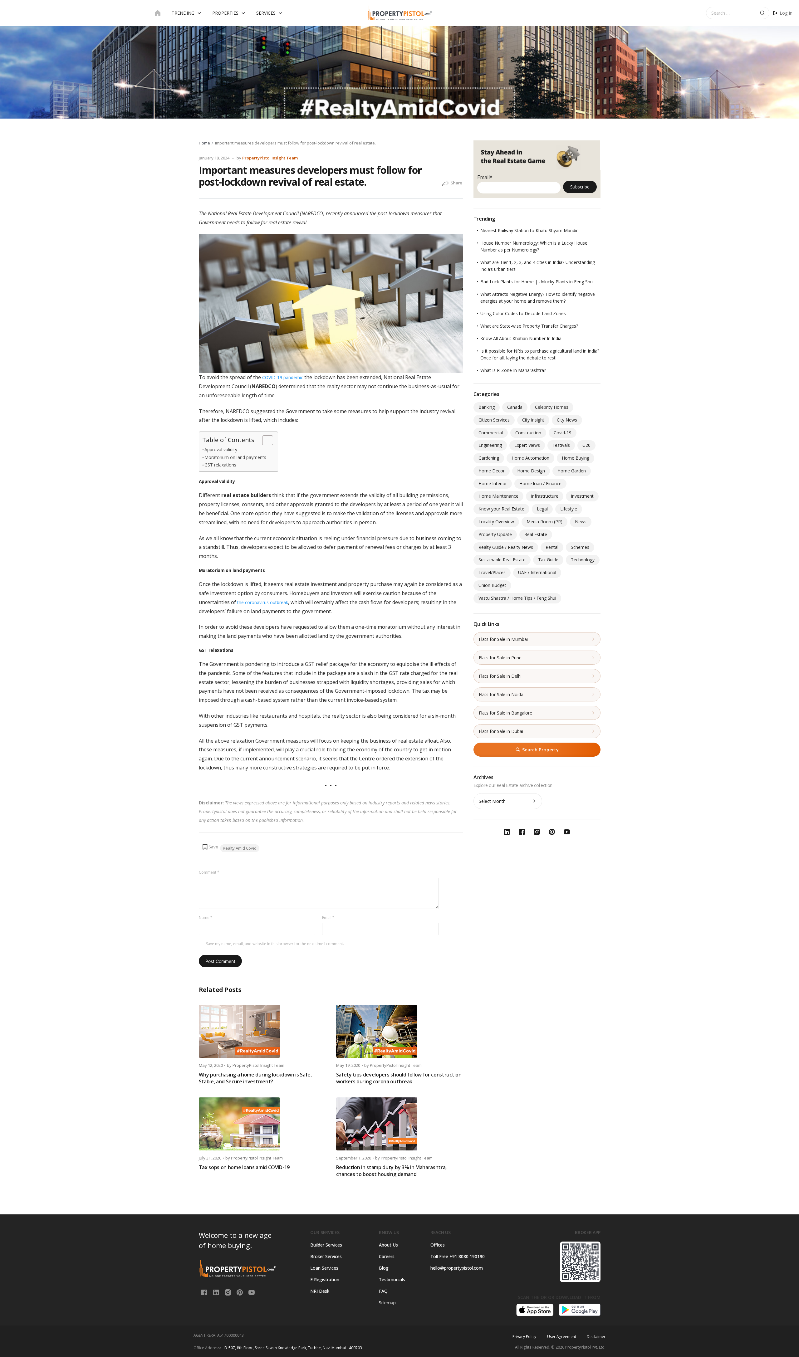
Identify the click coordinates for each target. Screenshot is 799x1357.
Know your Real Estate (501, 509)
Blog (384, 1268)
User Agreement (562, 1336)
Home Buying (575, 458)
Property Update (495, 534)
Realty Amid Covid (240, 848)
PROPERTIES (225, 13)
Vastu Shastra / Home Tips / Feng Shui (517, 598)
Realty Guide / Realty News (505, 547)
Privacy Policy (524, 1336)
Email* (485, 177)
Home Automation (530, 458)
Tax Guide (548, 560)
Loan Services (324, 1268)
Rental (552, 547)
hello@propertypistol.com (456, 1268)
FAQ (383, 1291)
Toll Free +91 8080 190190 (457, 1256)
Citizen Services (494, 420)
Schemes (580, 547)
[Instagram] (228, 1291)
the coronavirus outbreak (262, 602)
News (580, 522)
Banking (486, 407)
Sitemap (387, 1303)
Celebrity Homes (551, 407)
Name (206, 917)
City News (567, 420)
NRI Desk (319, 1291)
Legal (542, 509)
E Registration (324, 1279)
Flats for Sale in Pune (500, 658)
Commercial (490, 433)
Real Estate (535, 534)
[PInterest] (240, 1291)
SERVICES (266, 13)
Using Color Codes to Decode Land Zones (523, 313)
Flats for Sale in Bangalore (505, 713)
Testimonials (392, 1279)
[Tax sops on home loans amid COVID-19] (262, 1123)
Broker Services (326, 1256)
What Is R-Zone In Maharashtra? (513, 370)
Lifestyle (568, 509)
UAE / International (537, 572)
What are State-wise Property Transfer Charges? (529, 326)
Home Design (531, 471)
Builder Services (326, 1245)
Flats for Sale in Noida (501, 694)
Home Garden (571, 471)
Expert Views (527, 445)
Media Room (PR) (544, 522)
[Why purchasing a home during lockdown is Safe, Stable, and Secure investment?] (262, 1031)
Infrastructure (544, 496)
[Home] (157, 13)
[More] (445, 183)
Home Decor (491, 471)
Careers (387, 1256)
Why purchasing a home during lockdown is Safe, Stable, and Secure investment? (255, 1078)
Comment (209, 872)
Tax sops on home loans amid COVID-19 (244, 1167)
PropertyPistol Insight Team (270, 158)
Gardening (488, 458)
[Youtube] (251, 1291)
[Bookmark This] (210, 847)
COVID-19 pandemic (282, 377)
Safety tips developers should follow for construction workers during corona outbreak (399, 1078)
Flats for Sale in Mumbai (503, 639)
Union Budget (492, 585)
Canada (514, 407)
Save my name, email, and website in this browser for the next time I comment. (275, 943)
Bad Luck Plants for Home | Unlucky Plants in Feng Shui (537, 282)
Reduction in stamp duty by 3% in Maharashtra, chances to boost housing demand (391, 1171)
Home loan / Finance (540, 483)
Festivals (561, 445)
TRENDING (183, 13)
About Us (388, 1245)
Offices (437, 1245)
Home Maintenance (498, 496)
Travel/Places (492, 572)
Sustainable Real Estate (502, 560)
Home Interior (492, 483)
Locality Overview (496, 522)
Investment (582, 496)
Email (328, 917)
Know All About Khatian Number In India (520, 338)
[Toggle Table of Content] (264, 440)
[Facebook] (204, 1291)
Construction (528, 433)
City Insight (533, 420)
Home (204, 143)
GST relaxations (220, 465)
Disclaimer (596, 1336)
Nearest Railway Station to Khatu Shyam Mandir (529, 230)
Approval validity (220, 449)
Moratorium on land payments (235, 457)
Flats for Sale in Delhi (500, 676)
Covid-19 (562, 433)
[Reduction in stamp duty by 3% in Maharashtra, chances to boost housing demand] (399, 1123)
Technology (583, 560)
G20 (586, 445)
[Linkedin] (216, 1291)
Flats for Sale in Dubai (501, 731)
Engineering (490, 445)
